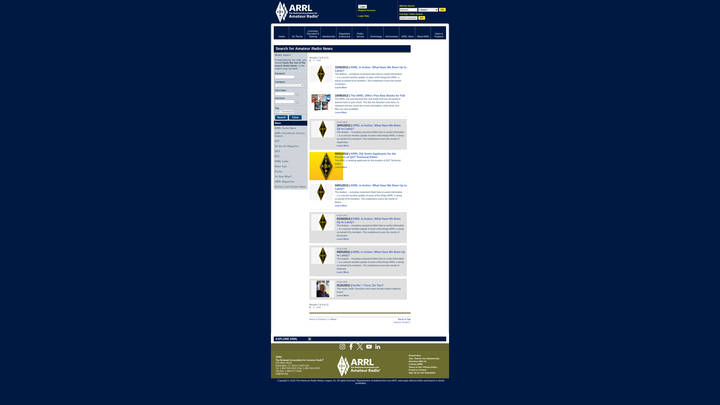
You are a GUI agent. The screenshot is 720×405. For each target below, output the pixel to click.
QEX (277, 151)
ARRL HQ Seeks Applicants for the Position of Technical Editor (365, 155)
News (278, 123)
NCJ (277, 156)
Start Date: (280, 90)
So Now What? (283, 176)
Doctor (278, 171)
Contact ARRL (416, 364)
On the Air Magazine (286, 146)
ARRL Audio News (285, 128)
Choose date (298, 94)
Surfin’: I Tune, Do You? (367, 285)
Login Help (363, 16)
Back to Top (404, 319)
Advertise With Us (417, 361)
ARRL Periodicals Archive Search (290, 135)
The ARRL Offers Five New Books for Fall (378, 95)
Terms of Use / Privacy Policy (423, 367)
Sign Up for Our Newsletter (422, 373)
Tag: (277, 108)
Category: (280, 82)
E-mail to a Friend (417, 370)
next (318, 60)
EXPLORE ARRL (287, 338)
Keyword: (280, 73)
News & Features (318, 319)
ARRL (310, 11)
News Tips (281, 166)
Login (362, 6)
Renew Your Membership (427, 358)
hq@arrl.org (282, 373)
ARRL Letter (282, 161)
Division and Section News (290, 186)
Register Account (366, 10)
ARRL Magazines (284, 181)
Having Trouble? (402, 322)
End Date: (280, 98)
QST (277, 141)
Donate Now (415, 355)
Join (411, 358)
